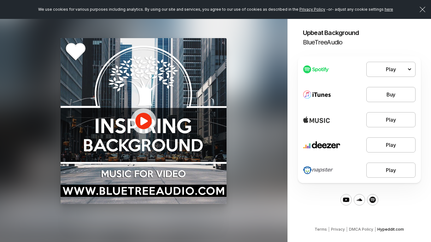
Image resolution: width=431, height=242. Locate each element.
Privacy (338, 229)
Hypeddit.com (390, 229)
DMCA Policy (361, 229)
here (389, 9)
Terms (321, 229)
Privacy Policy (312, 9)
